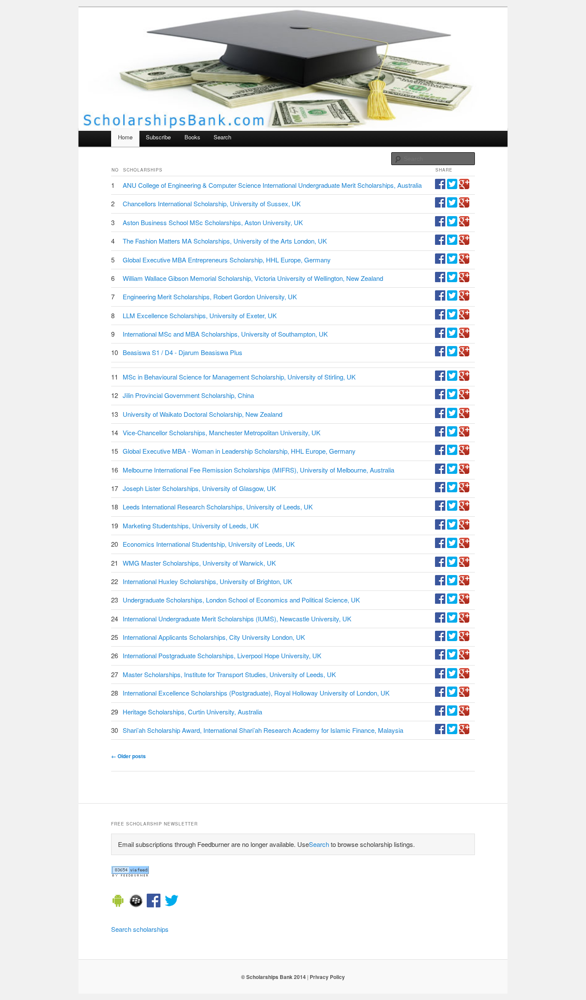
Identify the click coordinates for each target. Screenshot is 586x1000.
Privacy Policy (327, 977)
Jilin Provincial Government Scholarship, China (188, 395)
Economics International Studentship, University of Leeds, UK (209, 543)
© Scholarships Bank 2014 (273, 977)
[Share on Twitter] (452, 186)
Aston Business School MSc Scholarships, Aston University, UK (213, 222)
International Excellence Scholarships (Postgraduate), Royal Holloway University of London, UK (256, 692)
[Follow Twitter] (171, 902)
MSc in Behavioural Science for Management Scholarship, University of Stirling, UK (239, 376)
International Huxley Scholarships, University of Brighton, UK (207, 581)
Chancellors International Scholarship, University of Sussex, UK (212, 203)
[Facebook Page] (153, 902)
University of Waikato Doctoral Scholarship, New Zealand (202, 414)
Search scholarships (140, 929)
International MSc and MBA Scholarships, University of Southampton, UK (225, 333)
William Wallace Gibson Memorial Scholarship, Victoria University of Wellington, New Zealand (253, 278)
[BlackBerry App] (136, 902)
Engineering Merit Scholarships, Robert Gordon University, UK (210, 296)
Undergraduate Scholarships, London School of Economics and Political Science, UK (241, 599)
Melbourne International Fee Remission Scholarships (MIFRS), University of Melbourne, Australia (258, 469)
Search (222, 137)
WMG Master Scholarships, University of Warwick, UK (199, 562)
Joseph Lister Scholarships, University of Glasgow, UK (199, 488)
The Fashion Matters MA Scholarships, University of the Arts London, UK (225, 240)
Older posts (128, 756)
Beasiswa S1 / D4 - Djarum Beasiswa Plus (182, 352)
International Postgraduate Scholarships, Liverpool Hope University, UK (222, 655)
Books (192, 137)
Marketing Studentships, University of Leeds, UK (191, 525)
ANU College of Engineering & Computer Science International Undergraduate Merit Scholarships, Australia (272, 185)
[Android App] (118, 902)
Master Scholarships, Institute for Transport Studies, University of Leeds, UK (229, 674)
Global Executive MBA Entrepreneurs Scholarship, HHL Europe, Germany (227, 259)
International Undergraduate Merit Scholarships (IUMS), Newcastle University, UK (237, 618)
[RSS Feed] (130, 874)
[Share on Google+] (464, 186)
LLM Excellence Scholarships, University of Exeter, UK (200, 315)
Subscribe (158, 137)
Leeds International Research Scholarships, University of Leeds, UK (218, 506)
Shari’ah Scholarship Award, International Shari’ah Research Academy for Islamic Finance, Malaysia (263, 730)
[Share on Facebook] (440, 186)
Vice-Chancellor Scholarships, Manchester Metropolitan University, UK (221, 432)
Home (125, 137)
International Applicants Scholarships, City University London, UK (214, 637)
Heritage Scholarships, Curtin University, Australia (192, 711)
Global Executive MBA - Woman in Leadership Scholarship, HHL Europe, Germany (239, 450)
